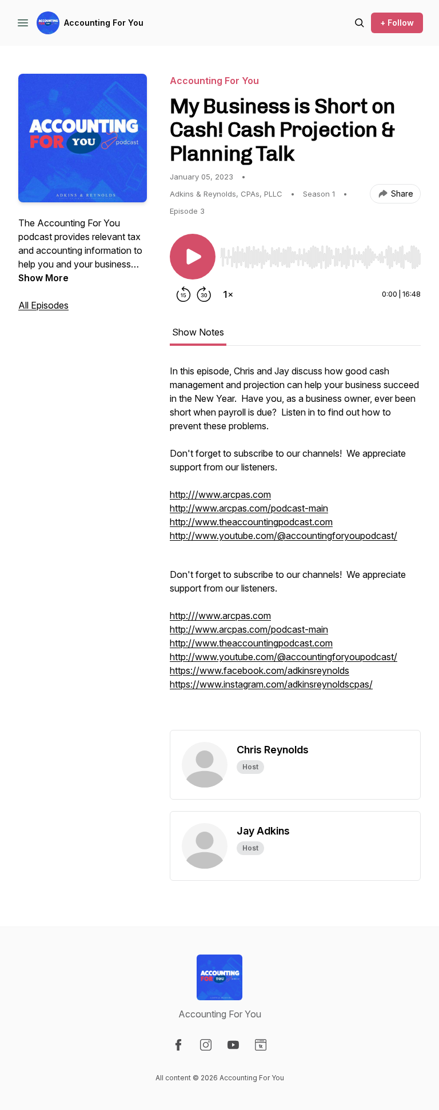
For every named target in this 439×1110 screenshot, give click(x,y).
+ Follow (397, 22)
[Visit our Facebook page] (178, 1045)
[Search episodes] (359, 23)
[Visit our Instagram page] (205, 1045)
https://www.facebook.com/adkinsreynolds (259, 670)
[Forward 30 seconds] (204, 294)
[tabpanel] (295, 547)
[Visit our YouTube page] (233, 1045)
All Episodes (43, 305)
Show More (43, 278)
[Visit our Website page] (260, 1045)
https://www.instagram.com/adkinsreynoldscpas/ (271, 684)
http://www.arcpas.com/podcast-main (249, 508)
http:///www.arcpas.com (220, 494)
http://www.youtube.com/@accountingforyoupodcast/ (283, 535)
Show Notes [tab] (198, 332)
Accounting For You (103, 22)
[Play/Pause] (192, 257)
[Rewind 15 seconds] (183, 294)
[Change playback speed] (228, 294)
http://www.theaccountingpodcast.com (251, 522)
